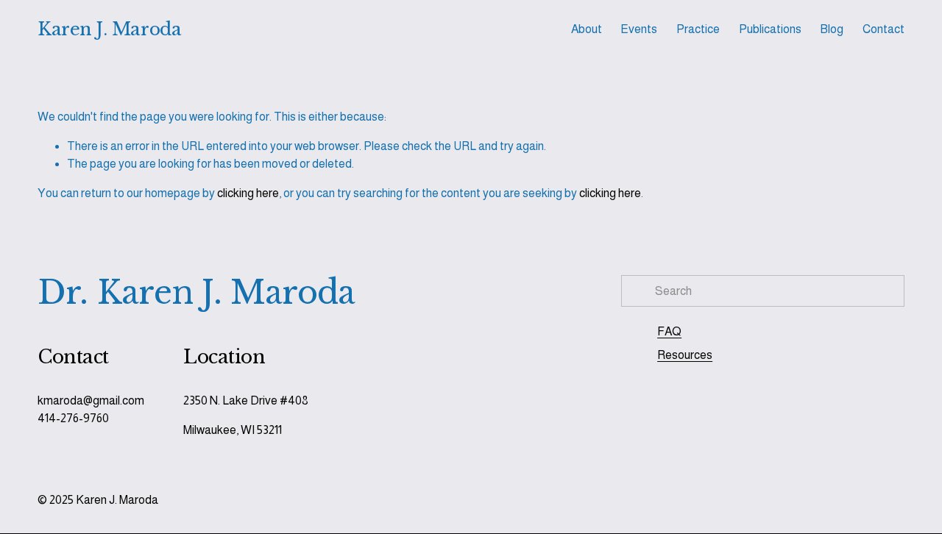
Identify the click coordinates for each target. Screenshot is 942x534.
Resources (684, 355)
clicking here (248, 193)
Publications (770, 29)
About (586, 29)
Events (638, 29)
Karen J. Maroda (109, 29)
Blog (831, 29)
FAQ (669, 331)
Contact (883, 29)
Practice (698, 29)
